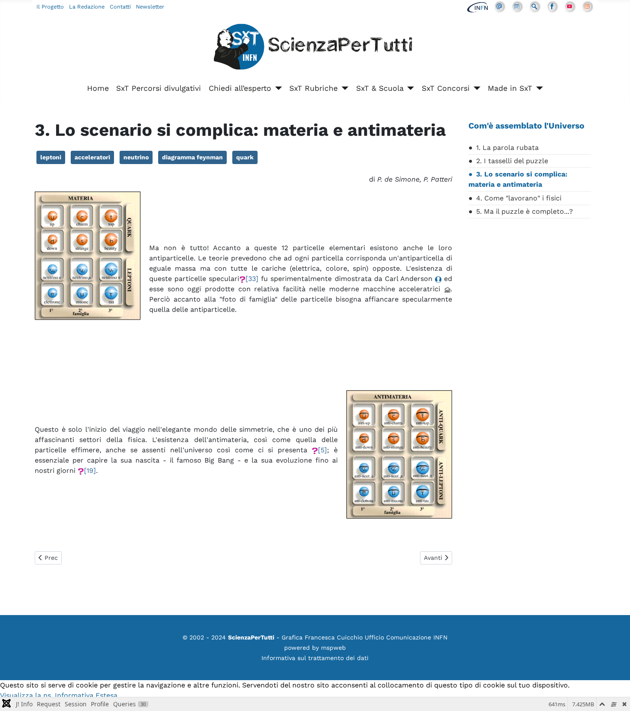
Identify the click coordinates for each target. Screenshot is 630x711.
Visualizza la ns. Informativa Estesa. (59, 695)
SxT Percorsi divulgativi (158, 88)
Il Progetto (50, 6)
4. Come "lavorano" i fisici (518, 198)
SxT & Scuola (380, 88)
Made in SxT (510, 88)
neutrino (136, 157)
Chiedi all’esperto (240, 88)
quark (245, 157)
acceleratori (92, 157)
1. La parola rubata (507, 147)
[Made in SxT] (537, 88)
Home (98, 88)
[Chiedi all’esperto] (276, 88)
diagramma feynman (192, 157)
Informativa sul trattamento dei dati (315, 657)
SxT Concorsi (446, 88)
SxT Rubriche (313, 88)
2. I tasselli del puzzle (512, 161)
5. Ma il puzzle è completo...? (524, 211)
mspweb (333, 647)
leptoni (50, 157)
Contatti (120, 6)
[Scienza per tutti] (315, 48)
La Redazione (87, 6)
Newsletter (150, 6)
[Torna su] (615, 695)
